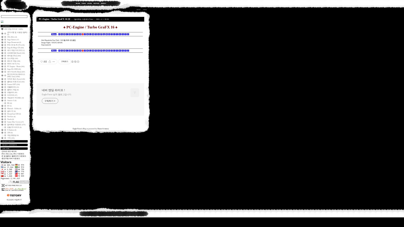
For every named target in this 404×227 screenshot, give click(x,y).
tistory (106, 129)
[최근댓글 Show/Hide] (14, 145)
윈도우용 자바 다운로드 (11, 158)
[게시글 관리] (54, 61)
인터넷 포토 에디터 (9, 151)
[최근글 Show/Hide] (14, 141)
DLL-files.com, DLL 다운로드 (13, 154)
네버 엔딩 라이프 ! (53, 90)
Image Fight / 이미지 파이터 (51, 43)
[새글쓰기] (144, 10)
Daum (100, 129)
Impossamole (46, 45)
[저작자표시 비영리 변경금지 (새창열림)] (75, 61)
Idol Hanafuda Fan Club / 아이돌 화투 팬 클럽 (58, 40)
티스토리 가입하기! (14, 200)
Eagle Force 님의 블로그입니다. (57, 94)
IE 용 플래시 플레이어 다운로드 (14, 156)
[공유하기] (50, 61)
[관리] (138, 10)
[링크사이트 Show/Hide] (14, 148)
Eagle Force (77, 129)
